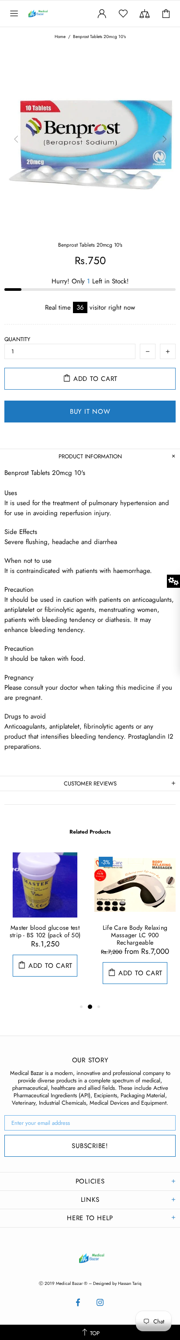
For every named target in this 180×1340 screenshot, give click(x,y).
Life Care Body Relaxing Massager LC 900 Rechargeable (135, 935)
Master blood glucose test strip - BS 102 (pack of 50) (45, 931)
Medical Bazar (47, 13)
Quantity (17, 339)
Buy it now (90, 411)
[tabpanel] (45, 923)
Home (60, 37)
